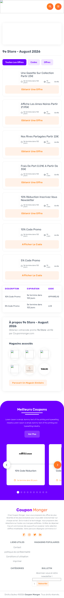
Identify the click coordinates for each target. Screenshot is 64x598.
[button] (18, 492)
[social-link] (24, 535)
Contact (17, 547)
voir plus (32, 434)
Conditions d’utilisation (17, 556)
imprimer (17, 561)
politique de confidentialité (17, 552)
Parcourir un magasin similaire (28, 383)
